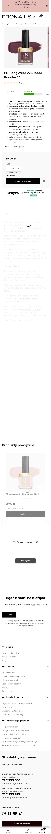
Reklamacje (7, 691)
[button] (47, 6)
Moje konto (7, 707)
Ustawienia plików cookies (14, 734)
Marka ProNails (9, 657)
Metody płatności (10, 680)
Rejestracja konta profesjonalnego (17, 703)
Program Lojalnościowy (12, 714)
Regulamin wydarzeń (11, 738)
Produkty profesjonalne (24, 24)
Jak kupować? (8, 673)
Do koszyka (25, 514)
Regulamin (29, 621)
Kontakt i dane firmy (11, 653)
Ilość (8, 164)
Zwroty (5, 687)
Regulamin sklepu (10, 727)
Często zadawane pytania (13, 676)
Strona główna (7, 24)
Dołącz (9, 615)
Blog (4, 660)
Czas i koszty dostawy (11, 684)
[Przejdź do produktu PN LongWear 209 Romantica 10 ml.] (25, 472)
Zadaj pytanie (26, 561)
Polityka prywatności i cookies (15, 730)
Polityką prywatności (25, 625)
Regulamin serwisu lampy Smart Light (19, 745)
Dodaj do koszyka (23, 181)
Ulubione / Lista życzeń (12, 711)
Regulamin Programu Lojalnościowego (20, 742)
